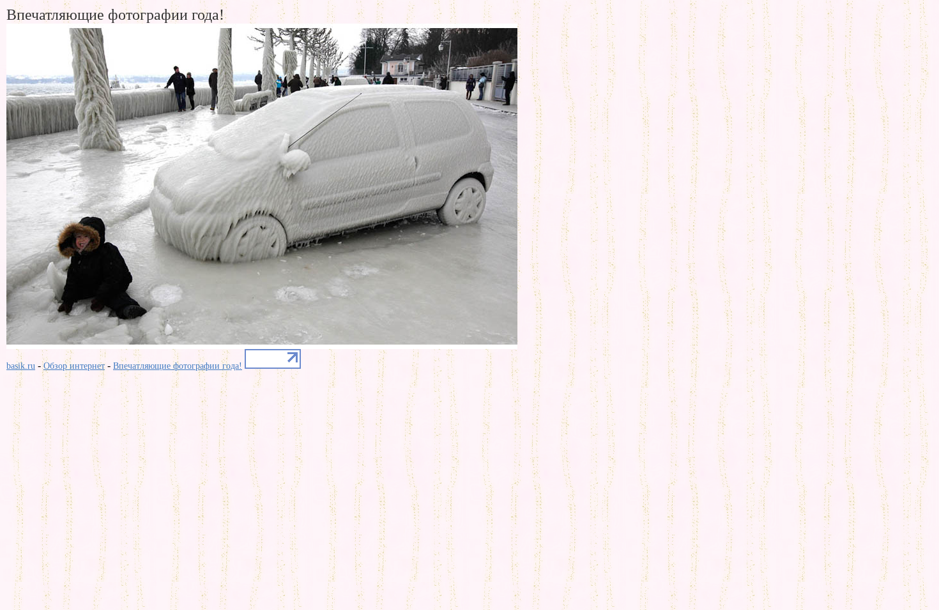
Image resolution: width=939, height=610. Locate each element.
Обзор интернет (74, 366)
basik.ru (20, 366)
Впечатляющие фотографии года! (177, 366)
